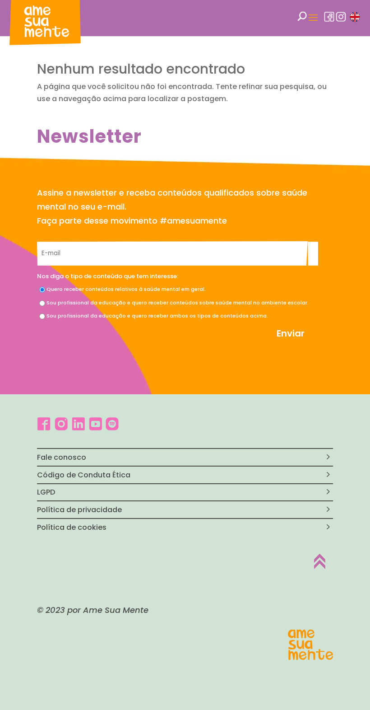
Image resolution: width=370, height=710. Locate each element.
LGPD (46, 492)
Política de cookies (71, 527)
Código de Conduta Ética (83, 475)
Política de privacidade (79, 509)
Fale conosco (61, 457)
